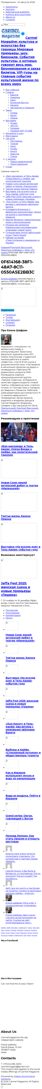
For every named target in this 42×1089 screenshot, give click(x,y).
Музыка (12, 933)
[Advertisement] (21, 1006)
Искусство (4, 935)
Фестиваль (14, 928)
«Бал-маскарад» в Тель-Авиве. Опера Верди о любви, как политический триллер (22, 179)
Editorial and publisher (18, 12)
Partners (10, 9)
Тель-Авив (36, 928)
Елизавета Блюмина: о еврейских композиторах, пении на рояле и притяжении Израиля (23, 213)
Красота (14, 154)
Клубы (13, 149)
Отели (13, 156)
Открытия (34, 930)
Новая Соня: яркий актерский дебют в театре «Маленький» (22, 185)
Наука (7, 933)
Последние (12, 610)
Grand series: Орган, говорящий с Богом (19, 817)
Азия (13, 100)
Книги (13, 151)
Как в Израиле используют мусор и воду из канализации (20, 775)
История (35, 933)
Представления (19, 164)
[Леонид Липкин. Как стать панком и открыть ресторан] (12, 830)
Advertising (12, 7)
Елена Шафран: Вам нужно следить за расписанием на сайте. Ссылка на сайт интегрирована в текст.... (21, 919)
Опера (13, 113)
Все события (12, 90)
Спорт (9, 167)
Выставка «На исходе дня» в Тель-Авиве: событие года (21, 192)
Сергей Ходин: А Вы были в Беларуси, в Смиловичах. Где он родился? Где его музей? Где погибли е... (23, 875)
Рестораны (16, 141)
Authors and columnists (18, 14)
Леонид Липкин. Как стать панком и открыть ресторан (23, 838)
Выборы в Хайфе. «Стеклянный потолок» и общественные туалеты (23, 752)
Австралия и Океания (22, 107)
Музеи (13, 123)
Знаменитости (18, 935)
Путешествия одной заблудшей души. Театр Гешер (23, 233)
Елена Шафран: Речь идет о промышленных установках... (21, 904)
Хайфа (8, 928)
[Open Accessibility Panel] (2, 1087)
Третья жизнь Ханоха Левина (21, 189)
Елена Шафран (9, 278)
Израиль (11, 935)
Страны (10, 92)
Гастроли (34, 935)
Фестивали (12, 136)
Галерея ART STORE (21, 131)
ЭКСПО (14, 125)
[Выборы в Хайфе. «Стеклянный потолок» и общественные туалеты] (12, 744)
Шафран (3, 928)
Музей (17, 933)
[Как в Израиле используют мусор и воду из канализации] (12, 767)
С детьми (11, 159)
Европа (14, 95)
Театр (9, 110)
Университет (22, 928)
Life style (10, 138)
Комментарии (13, 615)
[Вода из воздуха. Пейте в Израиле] (12, 790)
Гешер (29, 935)
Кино (13, 146)
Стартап (7, 930)
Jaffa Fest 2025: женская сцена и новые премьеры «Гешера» (23, 197)
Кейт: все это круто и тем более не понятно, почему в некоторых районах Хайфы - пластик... (23, 891)
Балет (13, 115)
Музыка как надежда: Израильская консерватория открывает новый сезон (21, 227)
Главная (5, 247)
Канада (14, 105)
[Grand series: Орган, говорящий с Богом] (12, 810)
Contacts (10, 19)
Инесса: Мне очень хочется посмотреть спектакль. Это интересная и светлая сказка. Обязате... (22, 857)
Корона (29, 933)
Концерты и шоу (14, 133)
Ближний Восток (19, 102)
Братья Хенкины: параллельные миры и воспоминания (23, 221)
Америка (15, 97)
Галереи (14, 128)
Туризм (14, 143)
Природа (13, 930)
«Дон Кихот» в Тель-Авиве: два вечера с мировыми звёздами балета (22, 204)
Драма (14, 118)
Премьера (20, 930)
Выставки (11, 120)
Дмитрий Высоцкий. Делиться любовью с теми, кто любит (17, 250)
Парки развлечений (21, 161)
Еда (25, 935)
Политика (27, 930)
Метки (9, 618)
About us (10, 17)
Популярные (12, 613)
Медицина (23, 933)
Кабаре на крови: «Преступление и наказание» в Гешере (23, 240)
